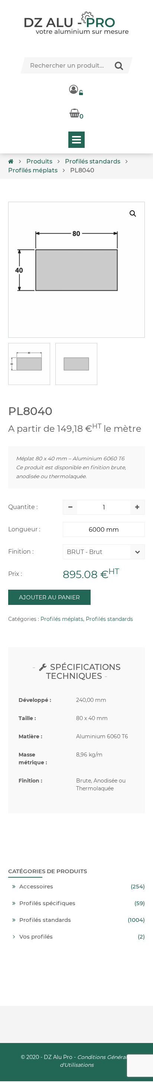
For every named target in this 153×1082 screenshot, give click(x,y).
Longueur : (24, 529)
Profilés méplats (33, 170)
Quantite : (23, 507)
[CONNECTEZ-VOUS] (76, 89)
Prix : (15, 573)
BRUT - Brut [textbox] (84, 551)
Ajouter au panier (49, 597)
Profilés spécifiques (47, 903)
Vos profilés (36, 936)
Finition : (20, 551)
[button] (133, 213)
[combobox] (98, 553)
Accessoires (36, 886)
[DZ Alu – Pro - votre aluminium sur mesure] (76, 23)
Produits (39, 161)
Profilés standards (92, 161)
